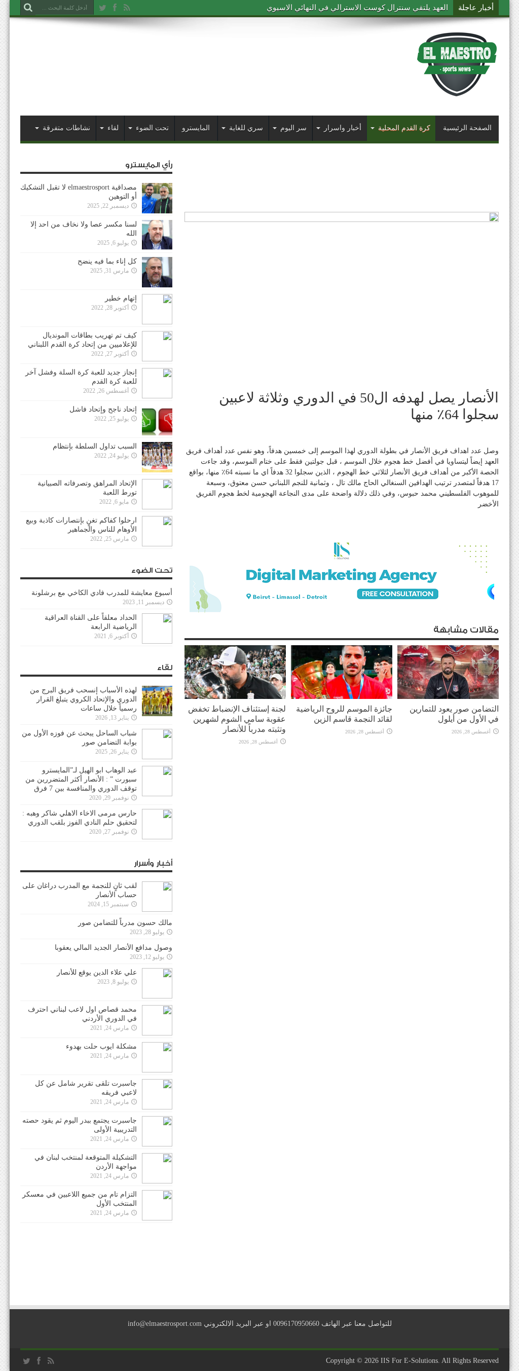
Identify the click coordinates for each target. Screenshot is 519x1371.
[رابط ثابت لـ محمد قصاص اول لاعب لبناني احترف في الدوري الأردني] (157, 1033)
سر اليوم (293, 128)
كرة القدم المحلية (404, 128)
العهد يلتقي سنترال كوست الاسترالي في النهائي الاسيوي (357, 8)
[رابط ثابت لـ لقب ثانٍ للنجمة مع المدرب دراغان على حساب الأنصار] (157, 909)
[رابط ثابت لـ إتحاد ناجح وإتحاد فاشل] (157, 433)
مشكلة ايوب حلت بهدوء (101, 1046)
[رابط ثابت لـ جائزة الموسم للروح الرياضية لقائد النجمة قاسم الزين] (341, 696)
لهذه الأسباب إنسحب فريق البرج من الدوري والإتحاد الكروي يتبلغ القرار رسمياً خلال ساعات (83, 699)
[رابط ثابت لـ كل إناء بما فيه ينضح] (157, 285)
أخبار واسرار (342, 128)
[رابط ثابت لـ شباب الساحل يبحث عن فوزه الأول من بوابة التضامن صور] (157, 757)
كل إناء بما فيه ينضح (107, 261)
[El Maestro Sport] (457, 90)
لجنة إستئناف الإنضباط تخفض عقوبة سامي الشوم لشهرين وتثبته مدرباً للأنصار (237, 719)
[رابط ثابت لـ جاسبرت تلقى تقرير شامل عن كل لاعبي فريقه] (157, 1107)
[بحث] (27, 7)
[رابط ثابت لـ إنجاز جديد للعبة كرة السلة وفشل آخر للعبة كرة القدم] (157, 396)
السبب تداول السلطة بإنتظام (95, 446)
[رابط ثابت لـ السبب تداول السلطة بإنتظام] (157, 470)
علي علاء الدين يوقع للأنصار (97, 972)
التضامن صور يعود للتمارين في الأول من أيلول (454, 714)
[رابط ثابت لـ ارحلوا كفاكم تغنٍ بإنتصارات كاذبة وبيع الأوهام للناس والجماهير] (157, 544)
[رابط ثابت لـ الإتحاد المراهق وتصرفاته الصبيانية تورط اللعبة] (157, 507)
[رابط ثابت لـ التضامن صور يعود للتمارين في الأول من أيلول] (448, 696)
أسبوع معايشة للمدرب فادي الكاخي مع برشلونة (98, 593)
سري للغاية (246, 128)
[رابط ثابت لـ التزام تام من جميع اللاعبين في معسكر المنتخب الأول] (157, 1218)
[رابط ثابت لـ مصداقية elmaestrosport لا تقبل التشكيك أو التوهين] (157, 211)
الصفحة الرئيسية (467, 128)
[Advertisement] (204, 57)
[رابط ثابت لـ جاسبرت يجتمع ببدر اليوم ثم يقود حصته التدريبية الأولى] (157, 1144)
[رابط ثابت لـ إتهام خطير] (157, 322)
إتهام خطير (121, 298)
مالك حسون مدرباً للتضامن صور (125, 923)
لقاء (113, 128)
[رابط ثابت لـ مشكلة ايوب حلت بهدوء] (157, 1070)
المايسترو (196, 128)
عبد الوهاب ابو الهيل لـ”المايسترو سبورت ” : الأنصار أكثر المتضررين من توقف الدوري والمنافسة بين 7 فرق (81, 779)
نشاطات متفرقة (66, 128)
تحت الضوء (152, 128)
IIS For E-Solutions (409, 1360)
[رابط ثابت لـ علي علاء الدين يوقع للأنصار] (157, 996)
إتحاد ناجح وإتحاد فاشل (103, 409)
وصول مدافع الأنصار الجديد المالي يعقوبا (113, 947)
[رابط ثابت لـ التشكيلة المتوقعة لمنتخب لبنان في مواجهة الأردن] (157, 1181)
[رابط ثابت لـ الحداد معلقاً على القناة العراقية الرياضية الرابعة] (157, 641)
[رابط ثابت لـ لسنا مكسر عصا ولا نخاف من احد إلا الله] (157, 248)
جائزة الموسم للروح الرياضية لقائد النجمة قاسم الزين (344, 714)
